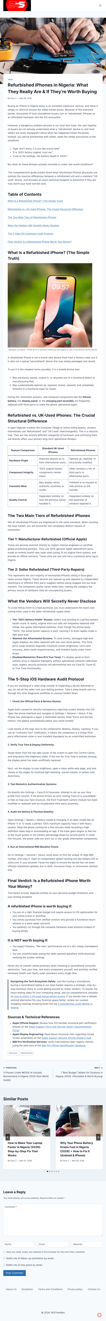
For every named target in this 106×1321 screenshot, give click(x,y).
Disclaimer (27, 1289)
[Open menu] (100, 5)
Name (8, 1244)
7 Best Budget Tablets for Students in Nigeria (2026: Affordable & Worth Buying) (79, 1072)
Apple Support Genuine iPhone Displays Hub (66, 1038)
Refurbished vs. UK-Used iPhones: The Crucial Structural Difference (45, 209)
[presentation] (26, 1120)
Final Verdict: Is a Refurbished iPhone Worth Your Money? (40, 241)
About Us (11, 1289)
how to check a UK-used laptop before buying (39, 996)
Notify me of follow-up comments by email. (30, 1258)
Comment (11, 1206)
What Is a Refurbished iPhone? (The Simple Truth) (35, 201)
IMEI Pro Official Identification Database (64, 1045)
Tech (10, 80)
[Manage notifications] (99, 1315)
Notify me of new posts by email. (24, 1265)
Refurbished (27, 1053)
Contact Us (94, 1289)
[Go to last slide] (8, 1137)
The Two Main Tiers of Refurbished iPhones (32, 217)
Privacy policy (75, 1289)
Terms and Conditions (50, 1289)
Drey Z (13, 98)
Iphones (13, 1053)
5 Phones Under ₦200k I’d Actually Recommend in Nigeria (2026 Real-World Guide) (26, 1074)
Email (42, 1244)
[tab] (47, 1171)
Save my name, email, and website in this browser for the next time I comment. (45, 1252)
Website (77, 1244)
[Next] (98, 1137)
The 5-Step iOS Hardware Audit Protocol (30, 233)
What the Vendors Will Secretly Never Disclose (33, 225)
